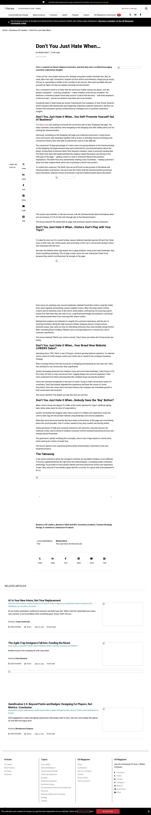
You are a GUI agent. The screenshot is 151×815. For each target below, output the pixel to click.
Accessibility (45, 764)
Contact (80, 774)
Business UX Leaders (18, 30)
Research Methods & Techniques (53, 794)
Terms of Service (84, 781)
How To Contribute (84, 771)
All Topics (8, 771)
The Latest (8, 764)
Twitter (119, 776)
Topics (86, 15)
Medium (120, 786)
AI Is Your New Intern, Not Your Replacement (34, 600)
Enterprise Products (65, 527)
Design (39, 527)
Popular (75, 15)
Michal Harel (61, 541)
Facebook (120, 772)
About (80, 764)
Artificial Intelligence (48, 768)
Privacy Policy (83, 778)
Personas (44, 791)
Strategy (44, 797)
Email (119, 792)
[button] (24, 166)
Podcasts (8, 774)
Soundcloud (121, 789)
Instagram (120, 782)
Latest (64, 15)
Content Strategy (104, 525)
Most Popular (9, 768)
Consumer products (86, 525)
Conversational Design (18, 15)
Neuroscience (39, 15)
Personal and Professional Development (56, 788)
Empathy (44, 778)
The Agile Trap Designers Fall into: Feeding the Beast (39, 642)
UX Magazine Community (105, 15)
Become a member (129, 8)
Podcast (53, 15)
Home (4, 30)
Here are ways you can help (99, 2)
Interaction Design (47, 784)
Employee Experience (49, 781)
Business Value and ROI (66, 525)
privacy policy (84, 811)
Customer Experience (49, 774)
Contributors (82, 768)
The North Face (42, 125)
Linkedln (120, 779)
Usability (44, 801)
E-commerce (49, 527)
